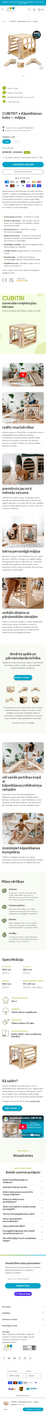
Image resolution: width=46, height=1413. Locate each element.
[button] (29, 9)
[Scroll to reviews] (23, 122)
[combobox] (12, 1409)
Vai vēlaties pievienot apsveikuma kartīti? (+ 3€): (24, 157)
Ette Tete (26, 1396)
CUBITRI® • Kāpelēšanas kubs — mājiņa (24, 21)
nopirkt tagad (21, 677)
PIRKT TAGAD (11, 1108)
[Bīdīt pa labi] (27, 76)
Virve (16, 141)
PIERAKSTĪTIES (22, 1286)
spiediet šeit (35, 1101)
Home (4, 21)
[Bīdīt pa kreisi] (18, 76)
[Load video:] (23, 374)
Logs (7, 141)
